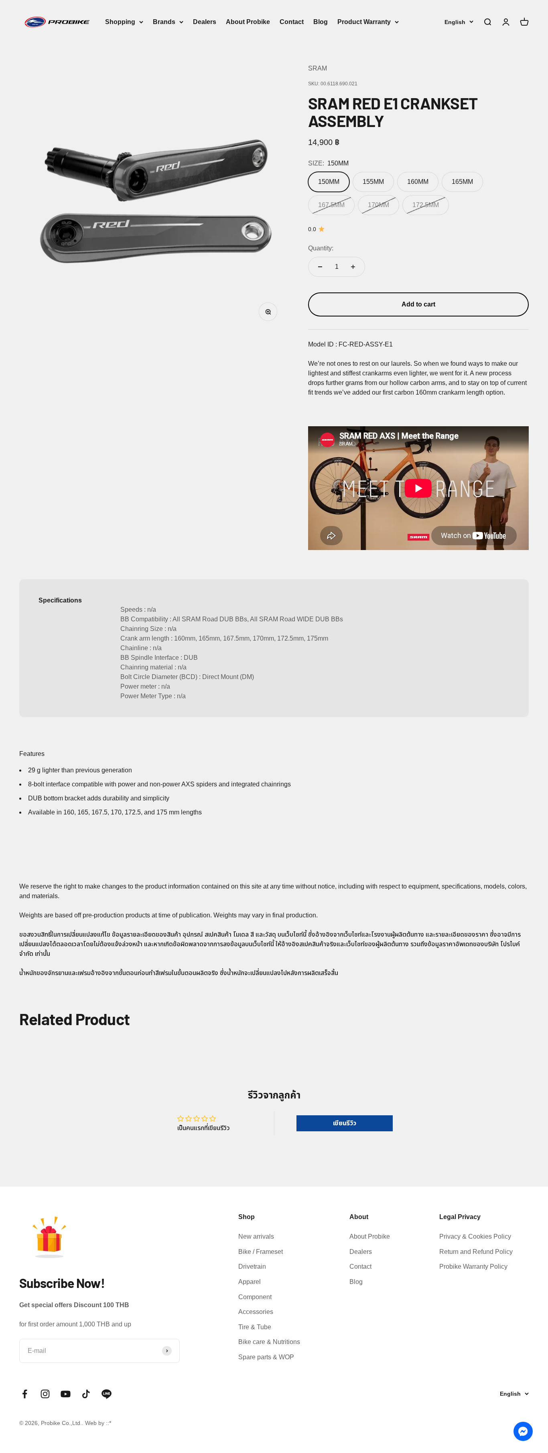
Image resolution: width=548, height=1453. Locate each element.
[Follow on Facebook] (24, 1394)
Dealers (204, 21)
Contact (292, 21)
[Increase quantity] (353, 266)
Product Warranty (364, 21)
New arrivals (256, 1236)
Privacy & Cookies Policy (475, 1236)
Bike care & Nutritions (269, 1341)
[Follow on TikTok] (86, 1394)
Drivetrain (252, 1266)
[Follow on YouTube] (65, 1394)
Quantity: (320, 248)
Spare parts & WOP (266, 1357)
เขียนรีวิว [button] (344, 1123)
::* (108, 1423)
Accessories (255, 1311)
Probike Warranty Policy (473, 1266)
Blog (320, 21)
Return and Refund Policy (476, 1251)
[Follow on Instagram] (45, 1394)
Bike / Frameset (260, 1251)
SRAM (317, 68)
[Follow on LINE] (106, 1394)
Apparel (249, 1281)
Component (255, 1297)
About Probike (248, 21)
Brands (164, 21)
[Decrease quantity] (320, 266)
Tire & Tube (254, 1327)
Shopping (120, 21)
